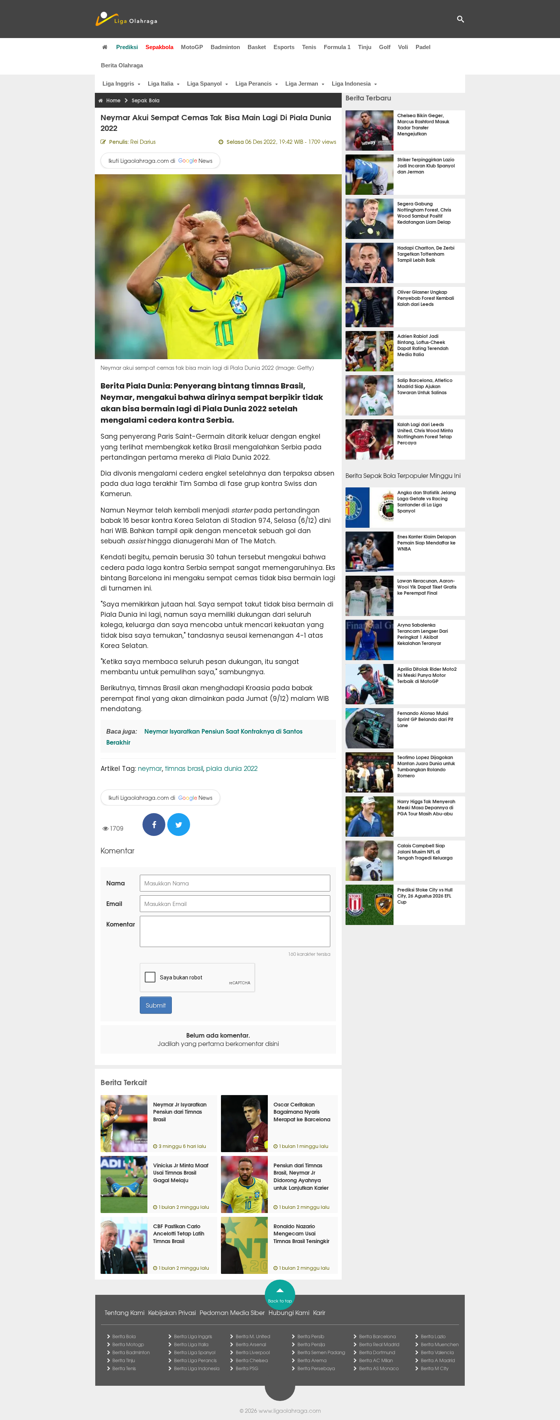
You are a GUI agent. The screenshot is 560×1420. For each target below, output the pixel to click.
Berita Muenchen (440, 1344)
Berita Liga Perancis (195, 1360)
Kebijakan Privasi (172, 1312)
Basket (257, 47)
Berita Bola (124, 1336)
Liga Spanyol (204, 83)
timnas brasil (184, 768)
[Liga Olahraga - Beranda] (126, 19)
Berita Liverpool (253, 1352)
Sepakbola (159, 47)
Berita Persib (311, 1336)
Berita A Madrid (438, 1360)
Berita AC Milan (376, 1360)
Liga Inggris (118, 83)
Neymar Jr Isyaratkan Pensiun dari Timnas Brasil (179, 1111)
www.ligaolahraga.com (290, 1410)
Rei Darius (142, 141)
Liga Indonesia (351, 83)
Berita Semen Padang (321, 1352)
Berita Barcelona (377, 1336)
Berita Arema (312, 1360)
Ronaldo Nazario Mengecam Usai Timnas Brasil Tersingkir (301, 1233)
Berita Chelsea (252, 1360)
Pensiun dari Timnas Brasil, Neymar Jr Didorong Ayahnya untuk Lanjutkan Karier (301, 1176)
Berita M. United (253, 1336)
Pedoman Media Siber (232, 1312)
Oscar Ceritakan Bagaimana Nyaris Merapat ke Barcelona (302, 1111)
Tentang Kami (124, 1312)
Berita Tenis (124, 1368)
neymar (150, 768)
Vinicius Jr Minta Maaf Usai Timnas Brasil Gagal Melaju (180, 1172)
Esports (284, 47)
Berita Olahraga (122, 65)
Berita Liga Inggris (193, 1336)
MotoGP (192, 47)
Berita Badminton (131, 1352)
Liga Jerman (301, 83)
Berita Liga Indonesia (196, 1368)
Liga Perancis (253, 83)
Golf (384, 47)
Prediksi (127, 47)
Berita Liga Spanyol (194, 1352)
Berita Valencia (437, 1352)
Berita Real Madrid (379, 1344)
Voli (403, 47)
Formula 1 (337, 47)
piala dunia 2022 (232, 768)
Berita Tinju (123, 1360)
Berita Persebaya (316, 1368)
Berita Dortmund (377, 1352)
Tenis (309, 47)
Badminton (225, 47)
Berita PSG (247, 1368)
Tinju (364, 47)
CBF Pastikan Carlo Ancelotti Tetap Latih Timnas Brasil (178, 1233)
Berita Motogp (128, 1344)
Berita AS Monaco (379, 1368)
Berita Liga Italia (191, 1344)
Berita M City (434, 1368)
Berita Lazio (433, 1336)
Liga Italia (160, 83)
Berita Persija (311, 1344)
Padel (423, 47)
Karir (319, 1312)
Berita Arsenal (251, 1344)
